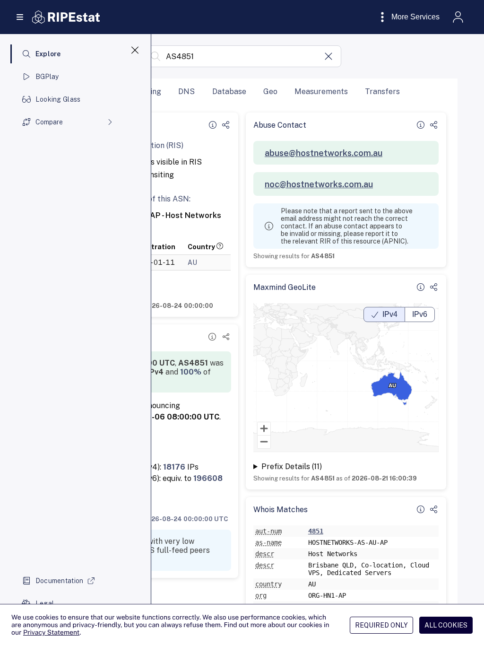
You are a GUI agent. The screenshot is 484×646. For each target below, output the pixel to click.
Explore (48, 54)
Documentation (59, 581)
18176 (174, 467)
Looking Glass (58, 99)
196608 (208, 478)
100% (190, 371)
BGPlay (47, 76)
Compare (49, 122)
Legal (44, 603)
